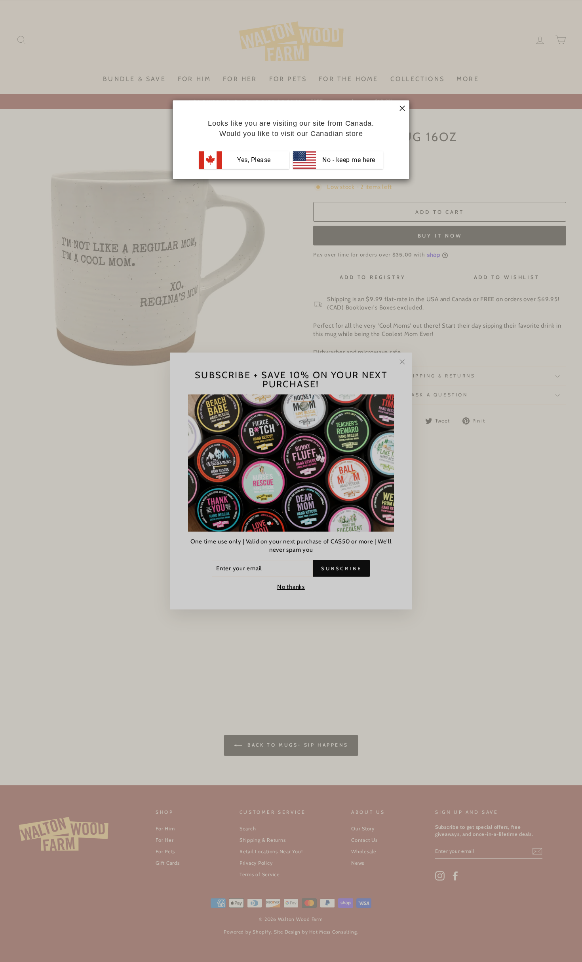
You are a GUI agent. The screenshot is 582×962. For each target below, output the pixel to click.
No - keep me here (348, 160)
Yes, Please (254, 160)
